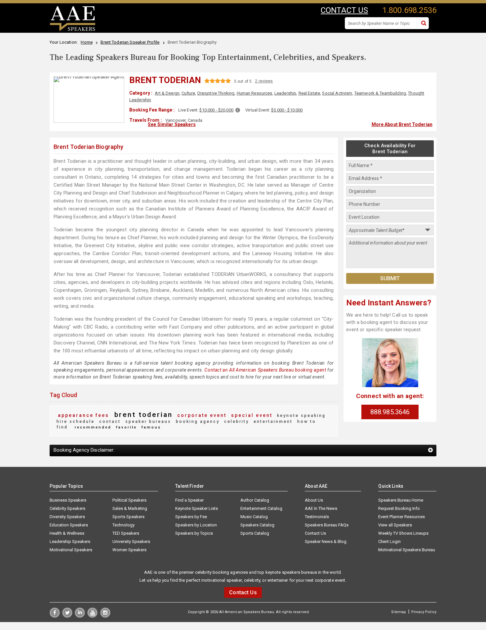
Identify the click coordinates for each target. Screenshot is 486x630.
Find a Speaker (189, 500)
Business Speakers (68, 500)
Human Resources (254, 93)
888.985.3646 (390, 412)
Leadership (285, 93)
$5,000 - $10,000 (287, 110)
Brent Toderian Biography (88, 146)
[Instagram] (105, 616)
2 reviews (264, 81)
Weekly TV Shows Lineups (403, 533)
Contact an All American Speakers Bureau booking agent (265, 370)
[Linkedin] (80, 616)
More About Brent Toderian (402, 124)
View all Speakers (395, 524)
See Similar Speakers (172, 124)
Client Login (389, 541)
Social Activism (337, 93)
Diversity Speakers (67, 516)
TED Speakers (125, 533)
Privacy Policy (423, 612)
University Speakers (131, 541)
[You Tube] (92, 616)
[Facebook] (55, 616)
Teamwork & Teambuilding (380, 93)
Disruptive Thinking (216, 93)
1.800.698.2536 (409, 10)
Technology (123, 524)
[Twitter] (67, 616)
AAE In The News (321, 508)
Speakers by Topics (194, 533)
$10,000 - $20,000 (216, 110)
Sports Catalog (254, 533)
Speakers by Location (196, 524)
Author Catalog (254, 500)
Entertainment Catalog (261, 508)
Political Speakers (129, 500)
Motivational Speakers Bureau (406, 549)
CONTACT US (344, 10)
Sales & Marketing (129, 508)
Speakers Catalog (257, 524)
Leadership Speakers (70, 541)
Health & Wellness (67, 533)
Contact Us (315, 533)
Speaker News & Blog (325, 541)
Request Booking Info (399, 508)
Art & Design (167, 93)
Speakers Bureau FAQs (326, 524)
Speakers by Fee (191, 516)
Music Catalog (254, 516)
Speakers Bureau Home (400, 500)
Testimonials (317, 516)
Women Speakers (129, 549)
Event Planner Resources (401, 516)
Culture (188, 93)
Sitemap (398, 612)
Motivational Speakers (71, 549)
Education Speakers (69, 524)
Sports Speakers (128, 516)
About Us (314, 500)
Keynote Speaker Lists (196, 508)
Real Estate (309, 93)
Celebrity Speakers (67, 508)
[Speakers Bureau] (73, 30)
